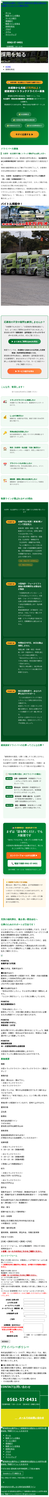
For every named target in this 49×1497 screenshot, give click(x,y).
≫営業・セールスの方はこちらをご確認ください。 (22, 1251)
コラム (8, 31)
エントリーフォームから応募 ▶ (23, 855)
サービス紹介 (10, 18)
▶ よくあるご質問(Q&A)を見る (25, 341)
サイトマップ (10, 34)
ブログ (8, 29)
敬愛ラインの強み (12, 15)
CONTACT (9, 48)
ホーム (8, 12)
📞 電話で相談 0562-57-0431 (24, 863)
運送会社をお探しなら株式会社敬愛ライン (18, 1486)
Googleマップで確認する (12, 1473)
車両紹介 (9, 21)
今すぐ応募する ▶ (24, 134)
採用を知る (10, 26)
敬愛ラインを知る (12, 23)
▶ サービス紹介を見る (24, 371)
